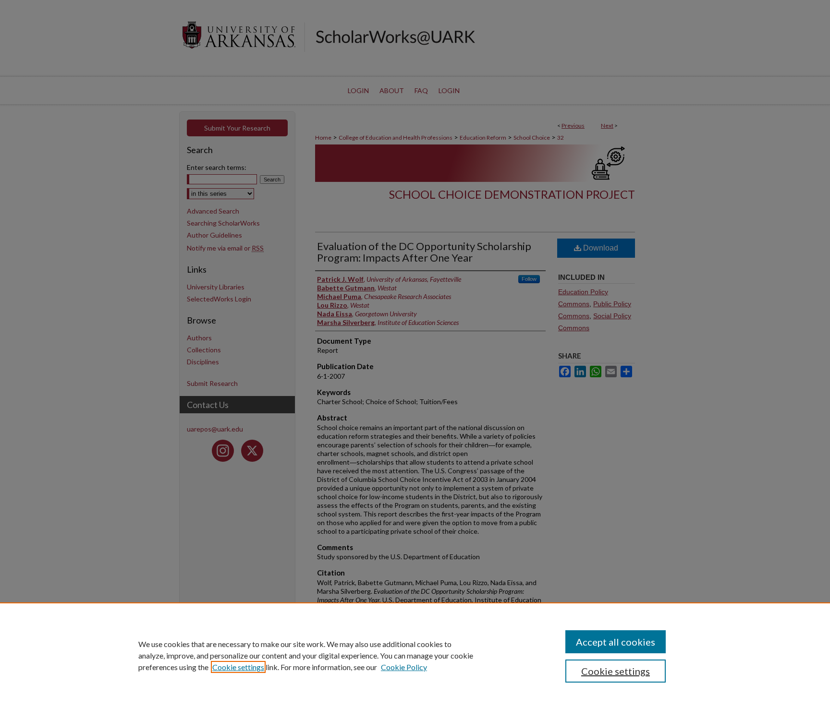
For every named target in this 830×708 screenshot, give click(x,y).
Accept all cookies (615, 642)
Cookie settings (238, 667)
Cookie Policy (404, 667)
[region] (415, 655)
